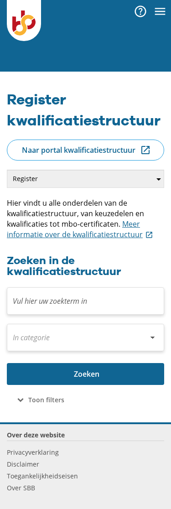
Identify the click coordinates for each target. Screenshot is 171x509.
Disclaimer (23, 464)
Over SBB (21, 487)
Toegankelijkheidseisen (42, 476)
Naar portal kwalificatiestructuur (78, 150)
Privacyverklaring (33, 452)
